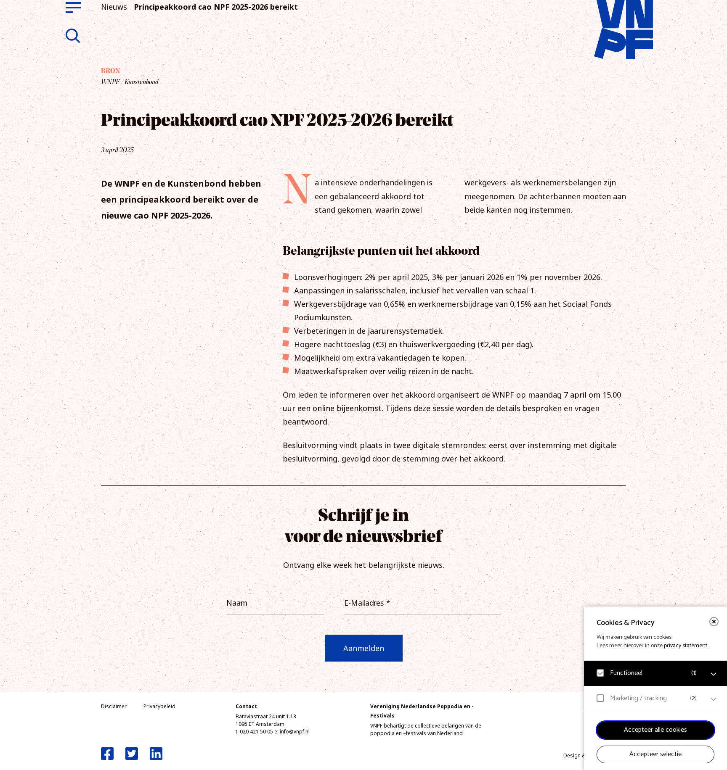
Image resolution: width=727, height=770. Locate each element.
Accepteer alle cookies (655, 730)
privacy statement (685, 646)
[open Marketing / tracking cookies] (713, 699)
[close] (714, 621)
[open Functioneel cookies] (713, 674)
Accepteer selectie (655, 754)
